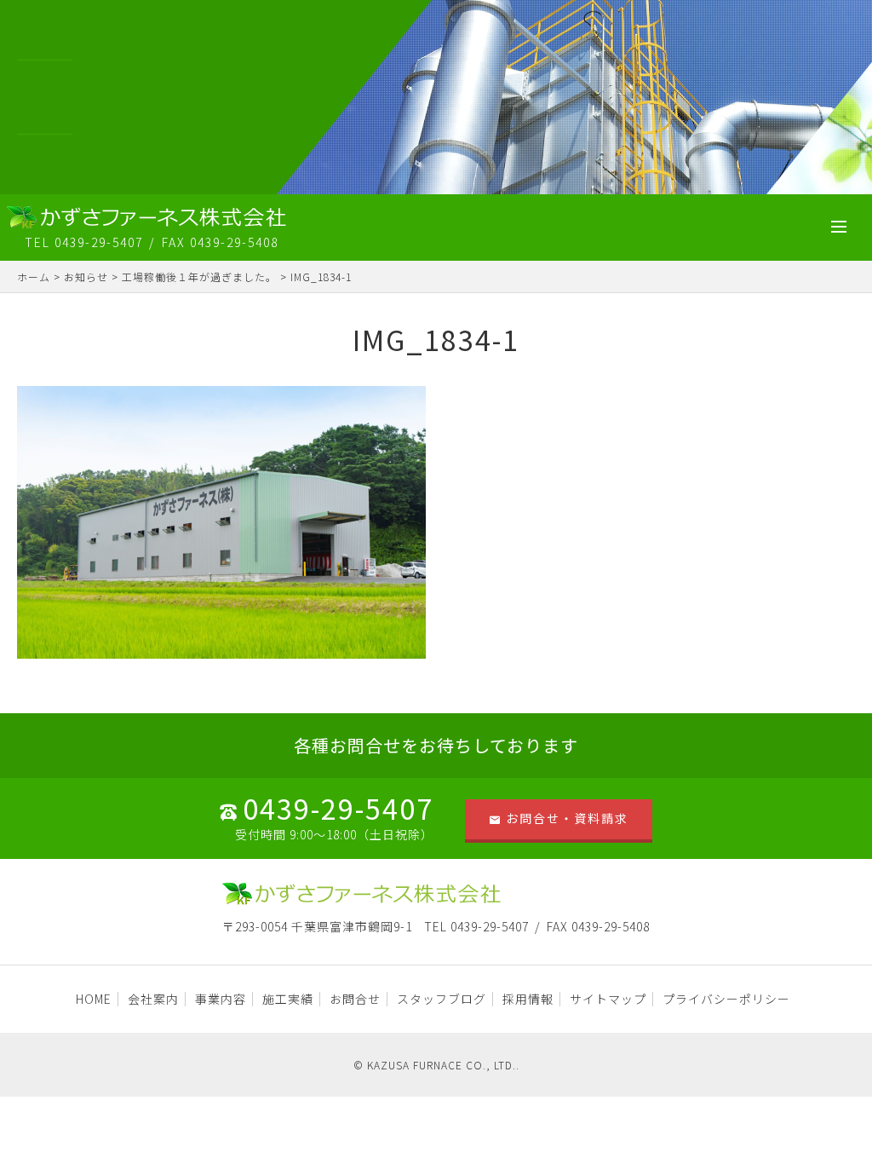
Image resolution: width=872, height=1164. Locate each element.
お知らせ (86, 276)
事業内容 (220, 998)
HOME (94, 998)
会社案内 (153, 998)
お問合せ (355, 998)
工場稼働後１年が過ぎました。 (199, 276)
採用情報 (528, 998)
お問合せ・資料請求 (567, 818)
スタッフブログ (441, 998)
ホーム (33, 276)
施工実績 (287, 998)
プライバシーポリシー (726, 998)
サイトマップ (608, 998)
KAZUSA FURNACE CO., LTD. (441, 1064)
